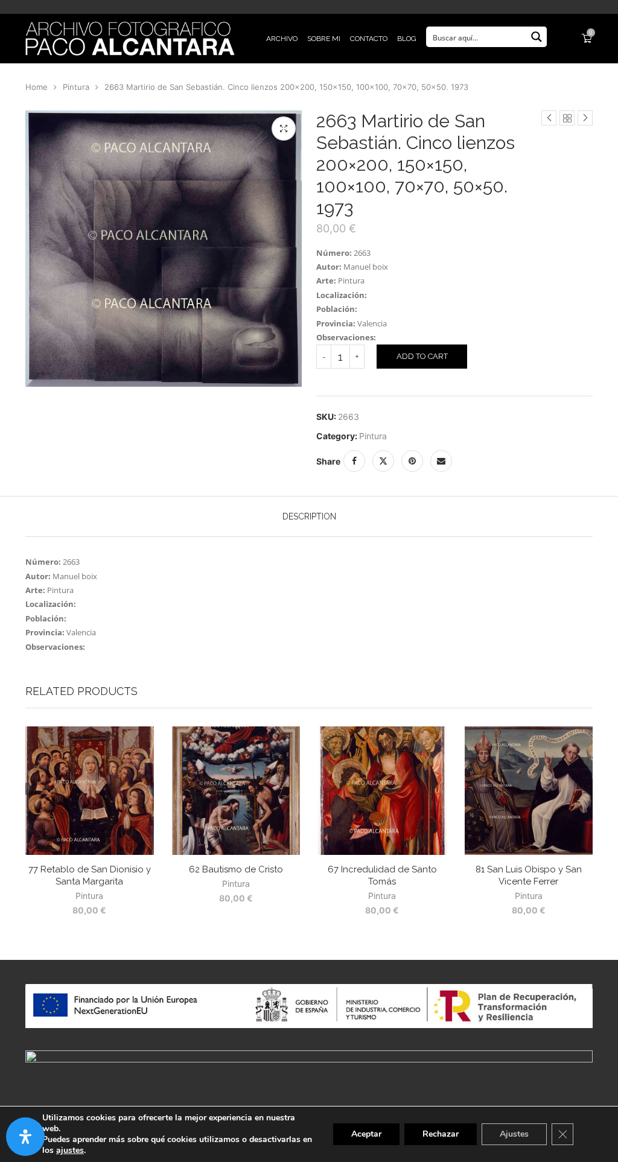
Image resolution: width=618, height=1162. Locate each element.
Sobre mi (323, 38)
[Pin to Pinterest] (412, 461)
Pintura (76, 87)
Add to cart (422, 356)
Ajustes (514, 1134)
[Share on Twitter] (383, 461)
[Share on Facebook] (354, 461)
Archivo (282, 38)
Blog (406, 38)
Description (309, 516)
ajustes (70, 1150)
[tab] (309, 516)
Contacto (368, 38)
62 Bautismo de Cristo (236, 869)
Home (36, 87)
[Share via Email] (441, 461)
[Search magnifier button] (536, 37)
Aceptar (366, 1134)
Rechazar (440, 1134)
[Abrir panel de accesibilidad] (25, 1136)
